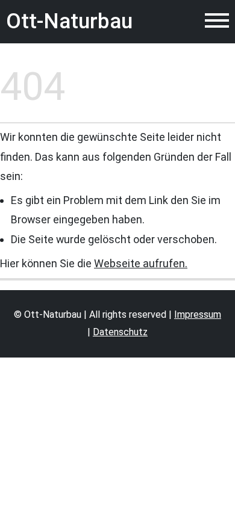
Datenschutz (120, 332)
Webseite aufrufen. (140, 263)
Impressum (197, 314)
